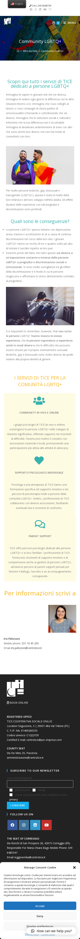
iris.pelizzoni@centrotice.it (26, 648)
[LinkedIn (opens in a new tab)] (40, 9)
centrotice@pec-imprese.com (44, 740)
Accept (40, 906)
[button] (74, 867)
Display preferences (40, 926)
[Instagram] (24, 825)
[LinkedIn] (35, 825)
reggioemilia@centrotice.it (29, 857)
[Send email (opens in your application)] (49, 9)
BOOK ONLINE (18, 702)
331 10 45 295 (30, 643)
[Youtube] (46, 825)
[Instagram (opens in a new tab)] (35, 9)
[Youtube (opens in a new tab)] (45, 9)
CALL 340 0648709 (41, 5)
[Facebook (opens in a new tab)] (31, 9)
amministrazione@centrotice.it (25, 757)
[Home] (18, 51)
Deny (40, 916)
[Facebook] (12, 825)
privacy (13, 799)
